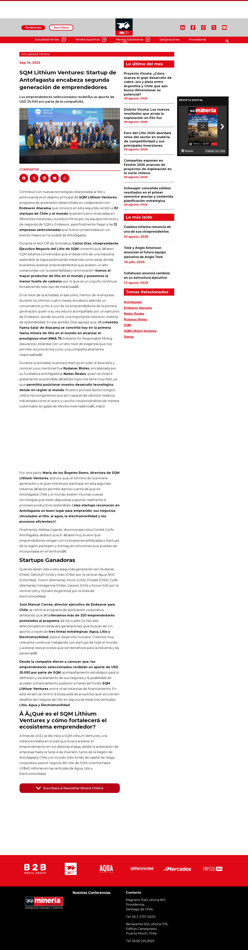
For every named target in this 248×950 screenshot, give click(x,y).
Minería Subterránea (129, 39)
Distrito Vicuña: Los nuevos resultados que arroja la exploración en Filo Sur (146, 114)
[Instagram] (203, 27)
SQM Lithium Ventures (140, 331)
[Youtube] (224, 27)
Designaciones (169, 39)
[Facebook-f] (193, 27)
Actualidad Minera (47, 39)
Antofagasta (133, 302)
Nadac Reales (134, 313)
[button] (23, 178)
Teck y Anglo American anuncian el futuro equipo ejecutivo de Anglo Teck (145, 252)
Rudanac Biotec (135, 319)
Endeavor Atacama (138, 307)
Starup (129, 336)
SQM (127, 325)
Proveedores (197, 39)
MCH (117, 43)
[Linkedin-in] (182, 27)
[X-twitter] (214, 27)
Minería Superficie (87, 39)
